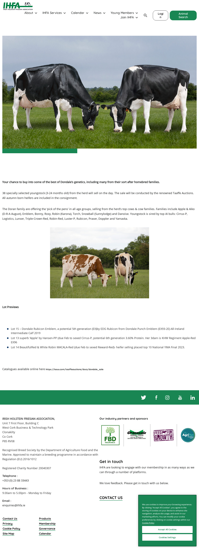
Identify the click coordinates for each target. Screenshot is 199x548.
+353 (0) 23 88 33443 (15, 480)
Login (160, 15)
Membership (47, 523)
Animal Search (183, 15)
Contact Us (10, 518)
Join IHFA (127, 17)
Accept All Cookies (167, 529)
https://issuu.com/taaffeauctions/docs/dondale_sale (74, 369)
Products (45, 518)
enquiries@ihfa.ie (13, 505)
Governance (47, 528)
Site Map (8, 533)
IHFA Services (52, 13)
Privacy (8, 523)
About (28, 13)
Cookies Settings (167, 537)
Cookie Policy (11, 528)
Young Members (122, 13)
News (97, 13)
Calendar (77, 13)
